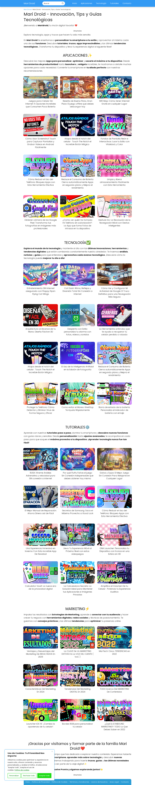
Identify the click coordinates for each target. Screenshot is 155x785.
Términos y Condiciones (79, 782)
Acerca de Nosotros (99, 782)
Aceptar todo (44, 775)
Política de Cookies (59, 782)
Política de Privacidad (41, 782)
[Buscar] (62, 3)
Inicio (74, 3)
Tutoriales (114, 3)
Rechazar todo (29, 775)
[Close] (52, 751)
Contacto (127, 3)
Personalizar (14, 775)
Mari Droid (29, 3)
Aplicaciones (86, 3)
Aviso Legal (114, 782)
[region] (29, 764)
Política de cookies (22, 770)
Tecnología (101, 3)
